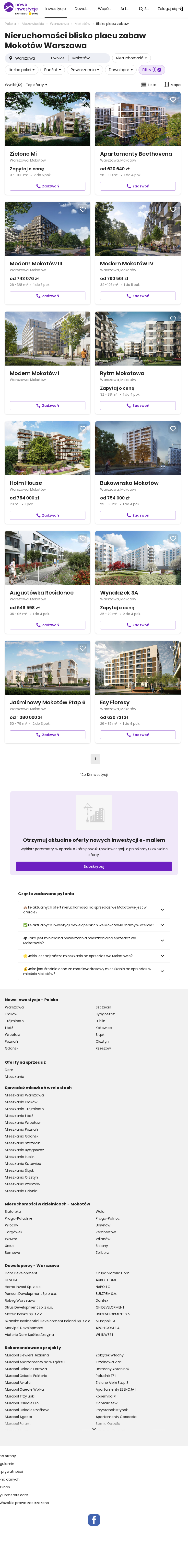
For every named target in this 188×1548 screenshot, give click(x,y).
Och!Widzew (107, 1403)
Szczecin (103, 1007)
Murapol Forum (18, 1423)
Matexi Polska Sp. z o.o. (24, 1314)
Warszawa (14, 1007)
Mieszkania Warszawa (24, 1095)
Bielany (102, 1245)
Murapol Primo (17, 1430)
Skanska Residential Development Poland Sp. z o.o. (48, 1321)
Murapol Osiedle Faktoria (26, 1375)
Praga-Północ (108, 1218)
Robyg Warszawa (20, 1300)
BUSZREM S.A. (106, 1293)
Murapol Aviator (18, 1382)
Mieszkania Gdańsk (21, 1136)
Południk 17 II (106, 1375)
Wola (100, 1211)
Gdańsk (11, 1048)
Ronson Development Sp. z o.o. (31, 1293)
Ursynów (103, 1225)
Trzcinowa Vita (108, 1362)
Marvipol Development (24, 1327)
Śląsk (100, 1034)
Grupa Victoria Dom (112, 1273)
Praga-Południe (18, 1218)
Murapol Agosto (18, 1416)
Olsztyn (102, 1041)
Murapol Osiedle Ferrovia (26, 1368)
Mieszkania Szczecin (22, 1143)
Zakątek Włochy (110, 1355)
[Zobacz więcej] (94, 1429)
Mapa (176, 84)
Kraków (11, 1014)
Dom (9, 1069)
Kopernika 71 (106, 1396)
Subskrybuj (94, 866)
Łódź (9, 1027)
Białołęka (13, 1211)
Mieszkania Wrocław (23, 1122)
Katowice (104, 1027)
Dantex (102, 1300)
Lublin (100, 1020)
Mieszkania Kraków (21, 1102)
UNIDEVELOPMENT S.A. (113, 1314)
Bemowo (12, 1252)
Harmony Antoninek (112, 1368)
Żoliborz (102, 1252)
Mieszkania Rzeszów (22, 1184)
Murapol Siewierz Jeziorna (27, 1355)
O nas (5, 1487)
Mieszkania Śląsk (19, 1170)
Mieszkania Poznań (21, 1129)
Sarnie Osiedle (108, 1423)
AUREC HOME (106, 1279)
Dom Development (21, 1273)
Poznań (11, 1041)
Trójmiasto (14, 1020)
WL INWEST (105, 1334)
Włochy (11, 1225)
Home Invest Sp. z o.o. (23, 1286)
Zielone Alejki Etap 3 (112, 1382)
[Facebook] (94, 1520)
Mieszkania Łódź (19, 1115)
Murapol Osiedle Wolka (24, 1389)
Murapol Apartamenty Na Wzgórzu (35, 1362)
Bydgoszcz (105, 1014)
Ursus (9, 1245)
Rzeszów (103, 1048)
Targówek (13, 1232)
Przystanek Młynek (112, 1409)
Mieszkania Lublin (20, 1156)
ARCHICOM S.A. (108, 1327)
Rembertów (106, 1232)
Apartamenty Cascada (116, 1416)
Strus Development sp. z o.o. (29, 1307)
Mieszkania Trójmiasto (24, 1108)
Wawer (11, 1238)
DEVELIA (11, 1279)
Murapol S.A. (106, 1321)
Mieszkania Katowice (23, 1163)
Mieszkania (14, 1076)
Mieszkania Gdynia (21, 1191)
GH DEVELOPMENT (110, 1307)
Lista (152, 84)
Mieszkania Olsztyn (21, 1177)
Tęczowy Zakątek (111, 1430)
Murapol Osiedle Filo (22, 1403)
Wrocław (13, 1034)
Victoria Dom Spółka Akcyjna (29, 1334)
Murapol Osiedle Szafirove (27, 1409)
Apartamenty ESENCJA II (116, 1389)
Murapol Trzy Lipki (20, 1396)
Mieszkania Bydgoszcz (24, 1149)
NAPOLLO (103, 1286)
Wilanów (103, 1238)
